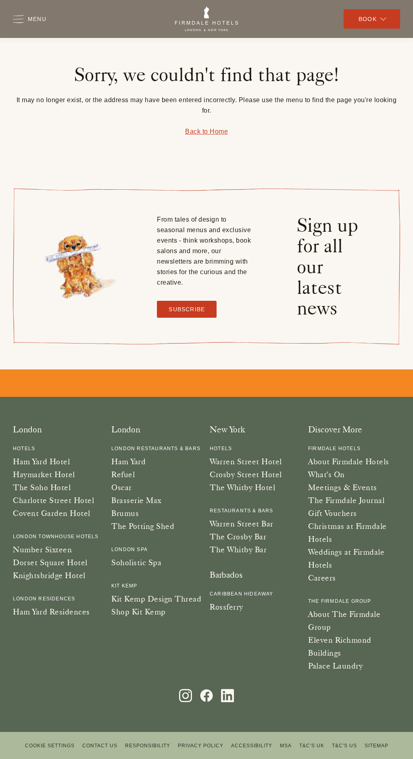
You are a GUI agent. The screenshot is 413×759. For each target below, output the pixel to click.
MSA (286, 746)
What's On (326, 474)
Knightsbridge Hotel (49, 575)
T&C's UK (311, 746)
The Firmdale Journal (346, 500)
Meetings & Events (342, 487)
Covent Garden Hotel (51, 513)
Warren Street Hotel (246, 461)
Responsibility (147, 746)
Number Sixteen (42, 549)
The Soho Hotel (42, 487)
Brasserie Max (136, 500)
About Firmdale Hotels (348, 461)
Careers (322, 578)
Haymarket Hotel (44, 474)
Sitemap (376, 746)
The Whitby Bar (238, 549)
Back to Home (206, 131)
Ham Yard (128, 461)
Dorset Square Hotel (50, 562)
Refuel (123, 474)
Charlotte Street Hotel (53, 500)
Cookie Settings (50, 746)
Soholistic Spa (136, 562)
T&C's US (344, 746)
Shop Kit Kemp (138, 611)
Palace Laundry (335, 666)
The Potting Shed (142, 526)
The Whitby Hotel (242, 487)
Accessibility (251, 746)
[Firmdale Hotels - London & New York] (206, 19)
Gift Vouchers (332, 513)
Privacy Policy (200, 746)
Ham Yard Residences (51, 611)
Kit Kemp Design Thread (156, 599)
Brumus (125, 513)
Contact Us (99, 746)
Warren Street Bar (241, 523)
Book (368, 19)
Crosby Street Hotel (246, 474)
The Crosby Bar (238, 536)
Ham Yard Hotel (41, 461)
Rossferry (226, 607)
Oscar (121, 487)
